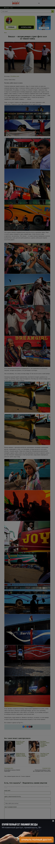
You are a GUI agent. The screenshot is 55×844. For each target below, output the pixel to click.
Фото (5, 32)
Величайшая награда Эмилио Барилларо (12, 770)
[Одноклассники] (25, 727)
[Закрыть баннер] (53, 821)
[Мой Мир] (27, 727)
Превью (11, 27)
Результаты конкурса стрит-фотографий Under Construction (42, 770)
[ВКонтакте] (23, 727)
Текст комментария (10, 807)
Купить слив (26, 27)
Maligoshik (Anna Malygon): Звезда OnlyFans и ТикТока (21, 755)
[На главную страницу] (16, 3)
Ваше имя (7, 790)
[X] (31, 727)
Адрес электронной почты (12, 796)
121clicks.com (14, 76)
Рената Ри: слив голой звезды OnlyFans (20, 743)
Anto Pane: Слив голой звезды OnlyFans (44, 755)
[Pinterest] (29, 727)
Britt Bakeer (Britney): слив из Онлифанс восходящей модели (44, 744)
